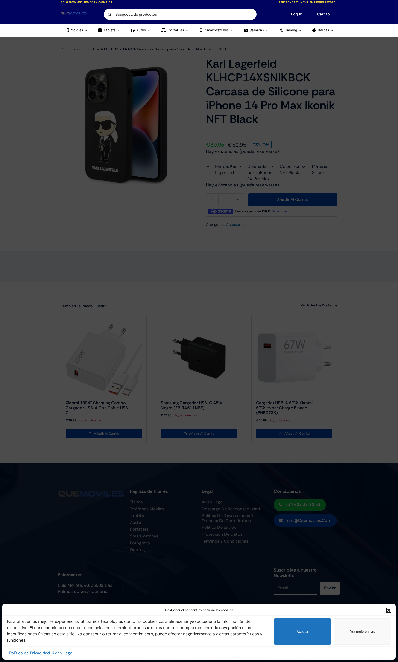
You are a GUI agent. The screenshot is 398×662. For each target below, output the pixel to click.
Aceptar (302, 631)
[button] (388, 610)
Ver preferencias (362, 631)
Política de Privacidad (29, 653)
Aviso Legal (62, 653)
